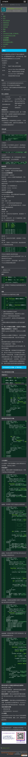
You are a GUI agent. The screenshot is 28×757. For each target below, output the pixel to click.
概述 (4, 16)
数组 (4, 29)
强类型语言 (6, 24)
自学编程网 (10, 754)
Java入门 (8, 748)
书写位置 (5, 27)
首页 (3, 4)
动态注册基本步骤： (8, 42)
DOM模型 (5, 44)
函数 (4, 31)
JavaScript (4, 748)
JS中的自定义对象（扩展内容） (11, 33)
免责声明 (3, 752)
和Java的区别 (6, 20)
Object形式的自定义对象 (9, 35)
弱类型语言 (6, 22)
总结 (4, 46)
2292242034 (24, 754)
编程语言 (6, 4)
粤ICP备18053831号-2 (11, 752)
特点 (4, 18)
